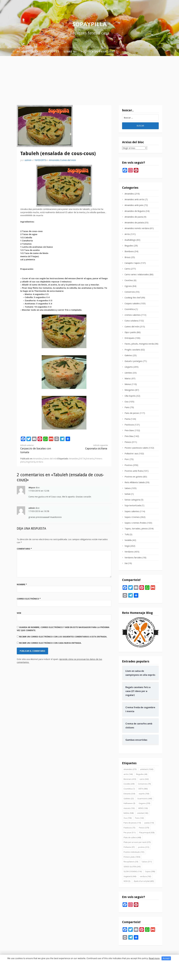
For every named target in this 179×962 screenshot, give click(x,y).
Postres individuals (134, 852)
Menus (22, 51)
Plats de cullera (132, 837)
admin (28, 160)
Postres (128, 465)
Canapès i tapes (132, 262)
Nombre (22, 584)
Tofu (127, 534)
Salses (128, 488)
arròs (128, 774)
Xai (126, 563)
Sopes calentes (132, 511)
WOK (127, 881)
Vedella (128, 540)
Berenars (130, 779)
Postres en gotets (134, 476)
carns (144, 779)
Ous (127, 401)
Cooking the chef (133, 297)
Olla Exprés (130, 395)
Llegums (129, 366)
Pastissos (129, 424)
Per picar (130, 832)
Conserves (130, 291)
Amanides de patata (134, 222)
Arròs (127, 234)
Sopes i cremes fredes (135, 522)
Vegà (127, 545)
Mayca (32, 487)
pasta (149, 822)
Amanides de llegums (135, 211)
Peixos (128, 442)
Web (19, 613)
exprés (144, 793)
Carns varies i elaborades (137, 274)
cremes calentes (133, 314)
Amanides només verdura (137, 228)
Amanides (54, 160)
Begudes (129, 245)
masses (129, 808)
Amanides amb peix (134, 205)
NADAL (129, 813)
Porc (127, 459)
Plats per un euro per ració (137, 842)
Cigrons (128, 286)
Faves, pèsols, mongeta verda (139, 343)
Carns (127, 268)
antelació (146, 769)
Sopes (150, 871)
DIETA (82, 458)
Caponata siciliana (96, 447)
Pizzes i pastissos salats (136, 447)
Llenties (128, 372)
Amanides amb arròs (134, 199)
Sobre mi (70, 51)
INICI (34, 51)
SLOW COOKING (133, 871)
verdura (39, 461)
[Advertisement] (89, 77)
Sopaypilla (89, 24)
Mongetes (130, 389)
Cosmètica (130, 309)
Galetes (128, 355)
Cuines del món (68, 160)
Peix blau (129, 436)
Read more (154, 958)
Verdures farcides (133, 557)
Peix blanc (129, 430)
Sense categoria (132, 499)
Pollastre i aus (131, 453)
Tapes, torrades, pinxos (136, 528)
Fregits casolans (132, 349)
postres (143, 847)
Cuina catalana (131, 320)
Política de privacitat (98, 51)
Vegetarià (30, 461)
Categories (50, 51)
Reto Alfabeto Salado (135, 482)
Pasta (127, 418)
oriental (142, 813)
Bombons (129, 251)
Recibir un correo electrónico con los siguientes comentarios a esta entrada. (63, 636)
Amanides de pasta (134, 216)
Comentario (24, 548)
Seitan (127, 493)
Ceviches (129, 280)
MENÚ (143, 808)
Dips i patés (130, 332)
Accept (166, 958)
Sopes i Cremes (132, 517)
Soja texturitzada (133, 505)
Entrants (90, 458)
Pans (127, 407)
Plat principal (146, 832)
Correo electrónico (29, 598)
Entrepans (130, 338)
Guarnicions (144, 798)
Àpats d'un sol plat (144, 881)
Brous (127, 257)
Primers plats (132, 857)
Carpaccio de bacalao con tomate (35, 449)
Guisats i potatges (133, 361)
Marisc (128, 378)
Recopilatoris (131, 861)
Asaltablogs (130, 239)
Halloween (129, 803)
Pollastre (129, 847)
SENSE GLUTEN (132, 866)
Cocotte (129, 784)
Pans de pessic (132, 413)
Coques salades (132, 303)
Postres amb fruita (134, 470)
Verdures (129, 551)
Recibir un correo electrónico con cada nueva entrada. (50, 643)
